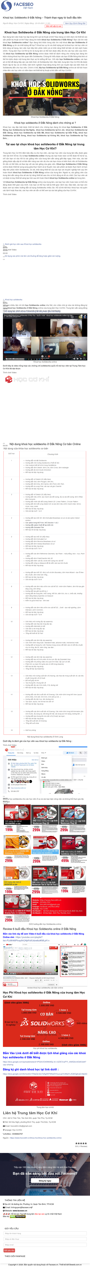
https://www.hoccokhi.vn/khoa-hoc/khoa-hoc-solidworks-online (36, 1137)
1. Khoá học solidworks (12, 299)
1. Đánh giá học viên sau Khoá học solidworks (22, 244)
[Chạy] (4, 443)
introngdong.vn (9, 1220)
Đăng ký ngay (45, 1180)
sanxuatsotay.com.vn (11, 1223)
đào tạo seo (40, 1214)
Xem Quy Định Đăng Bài (75, 23)
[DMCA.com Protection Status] (18, 1216)
